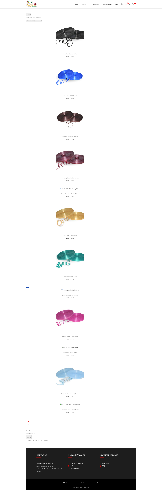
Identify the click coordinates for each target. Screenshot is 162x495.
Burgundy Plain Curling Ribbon (70, 178)
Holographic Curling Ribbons (70, 295)
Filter (29, 14)
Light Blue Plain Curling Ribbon (70, 394)
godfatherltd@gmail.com (47, 466)
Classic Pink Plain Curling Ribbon (70, 194)
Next (29, 427)
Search (28, 431)
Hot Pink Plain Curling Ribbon (70, 336)
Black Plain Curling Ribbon (70, 54)
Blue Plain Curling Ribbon (70, 95)
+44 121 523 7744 (48, 463)
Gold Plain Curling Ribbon (70, 235)
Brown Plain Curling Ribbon (70, 136)
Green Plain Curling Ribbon (70, 276)
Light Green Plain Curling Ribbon (70, 409)
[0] (126, 4)
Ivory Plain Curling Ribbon (70, 352)
